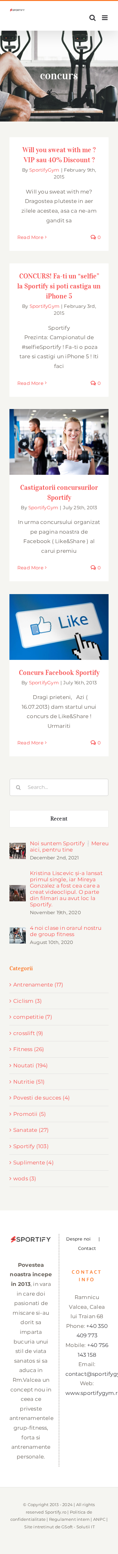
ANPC (99, 1519)
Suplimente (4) (33, 1162)
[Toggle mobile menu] (105, 17)
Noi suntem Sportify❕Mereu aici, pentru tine (69, 846)
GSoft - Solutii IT (78, 1526)
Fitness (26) (28, 1049)
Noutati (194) (30, 1065)
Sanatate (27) (31, 1130)
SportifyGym (44, 170)
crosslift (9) (28, 1033)
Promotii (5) (29, 1114)
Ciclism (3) (27, 1001)
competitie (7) (32, 1017)
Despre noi (78, 1239)
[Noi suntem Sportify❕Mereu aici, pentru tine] (17, 847)
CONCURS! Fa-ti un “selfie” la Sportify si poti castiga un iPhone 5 (59, 286)
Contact (87, 1248)
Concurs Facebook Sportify (59, 621)
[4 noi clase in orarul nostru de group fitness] (17, 932)
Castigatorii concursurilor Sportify (59, 432)
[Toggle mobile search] (92, 17)
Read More (30, 237)
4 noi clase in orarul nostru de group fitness (66, 931)
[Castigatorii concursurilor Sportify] (59, 442)
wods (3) (25, 1178)
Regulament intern (69, 1519)
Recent (59, 818)
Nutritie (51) (29, 1082)
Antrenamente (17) (38, 985)
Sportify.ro (55, 1512)
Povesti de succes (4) (41, 1098)
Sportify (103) (31, 1146)
